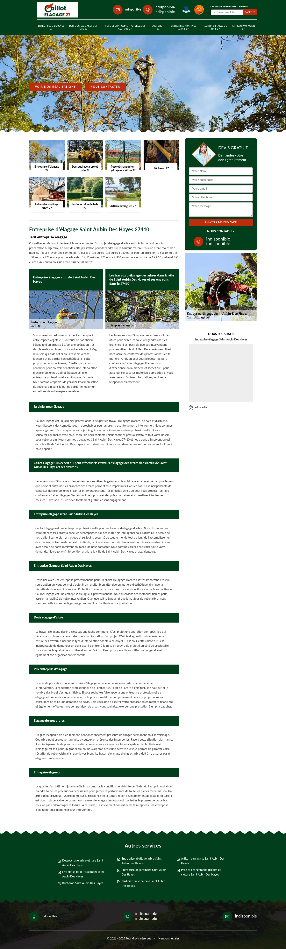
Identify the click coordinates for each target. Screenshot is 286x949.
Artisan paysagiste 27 (243, 27)
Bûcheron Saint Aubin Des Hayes (82, 883)
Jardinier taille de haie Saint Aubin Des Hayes (143, 884)
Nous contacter (105, 86)
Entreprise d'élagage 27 (51, 27)
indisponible (133, 9)
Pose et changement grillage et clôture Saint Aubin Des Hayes (201, 872)
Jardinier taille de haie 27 (215, 27)
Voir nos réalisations (55, 86)
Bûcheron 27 (158, 27)
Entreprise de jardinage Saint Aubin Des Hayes (144, 872)
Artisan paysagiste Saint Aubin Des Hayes (203, 861)
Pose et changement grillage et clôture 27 (125, 27)
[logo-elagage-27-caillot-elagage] (54, 9)
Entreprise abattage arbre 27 (183, 27)
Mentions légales (168, 938)
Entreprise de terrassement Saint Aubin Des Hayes (83, 874)
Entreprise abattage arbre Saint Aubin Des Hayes (141, 861)
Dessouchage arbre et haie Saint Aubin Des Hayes (82, 863)
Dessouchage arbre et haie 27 (83, 27)
